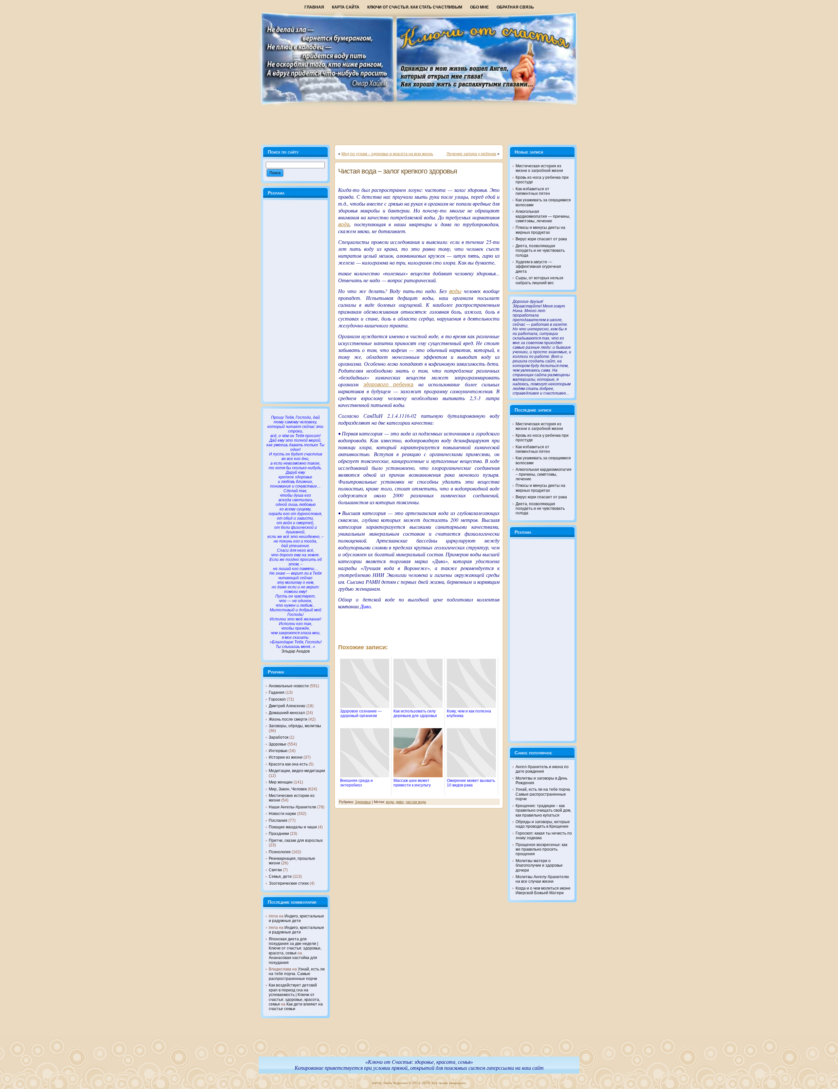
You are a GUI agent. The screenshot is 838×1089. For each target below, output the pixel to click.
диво (400, 802)
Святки (275, 870)
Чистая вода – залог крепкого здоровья (397, 171)
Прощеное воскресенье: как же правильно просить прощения (541, 849)
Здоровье (277, 744)
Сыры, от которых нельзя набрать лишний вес (539, 280)
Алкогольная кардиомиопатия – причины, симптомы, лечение (544, 474)
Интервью (278, 750)
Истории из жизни (285, 757)
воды (455, 291)
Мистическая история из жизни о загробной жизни (539, 168)
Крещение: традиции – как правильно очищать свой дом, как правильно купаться (543, 810)
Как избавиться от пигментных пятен (533, 191)
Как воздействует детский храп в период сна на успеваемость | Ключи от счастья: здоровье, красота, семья (294, 994)
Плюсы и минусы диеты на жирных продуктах (540, 229)
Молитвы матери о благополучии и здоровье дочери (539, 865)
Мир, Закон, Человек (288, 789)
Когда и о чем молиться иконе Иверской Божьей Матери (543, 890)
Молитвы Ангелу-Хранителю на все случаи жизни (542, 879)
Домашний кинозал (287, 713)
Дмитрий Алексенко (287, 706)
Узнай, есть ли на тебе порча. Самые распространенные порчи (297, 974)
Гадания (276, 692)
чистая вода (416, 802)
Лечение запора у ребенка (471, 154)
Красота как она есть (288, 764)
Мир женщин (281, 782)
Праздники (279, 833)
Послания (278, 820)
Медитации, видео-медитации (297, 770)
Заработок (278, 737)
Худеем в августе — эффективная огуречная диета (538, 267)
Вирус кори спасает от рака (541, 239)
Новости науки (282, 813)
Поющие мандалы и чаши (293, 827)
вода (344, 224)
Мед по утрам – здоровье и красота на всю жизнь (387, 154)
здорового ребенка (388, 384)
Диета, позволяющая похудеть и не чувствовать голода (540, 251)
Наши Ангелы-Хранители (292, 807)
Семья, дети (280, 876)
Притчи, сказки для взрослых (296, 840)
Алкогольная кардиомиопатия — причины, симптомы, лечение (543, 216)
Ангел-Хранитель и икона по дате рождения (542, 769)
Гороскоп (277, 699)
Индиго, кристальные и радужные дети (296, 918)
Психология (280, 852)
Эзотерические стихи (289, 883)
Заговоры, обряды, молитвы (295, 726)
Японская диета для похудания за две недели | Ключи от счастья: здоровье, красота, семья (295, 946)
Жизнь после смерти (288, 719)
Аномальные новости (289, 686)
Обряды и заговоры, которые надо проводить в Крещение (543, 824)
